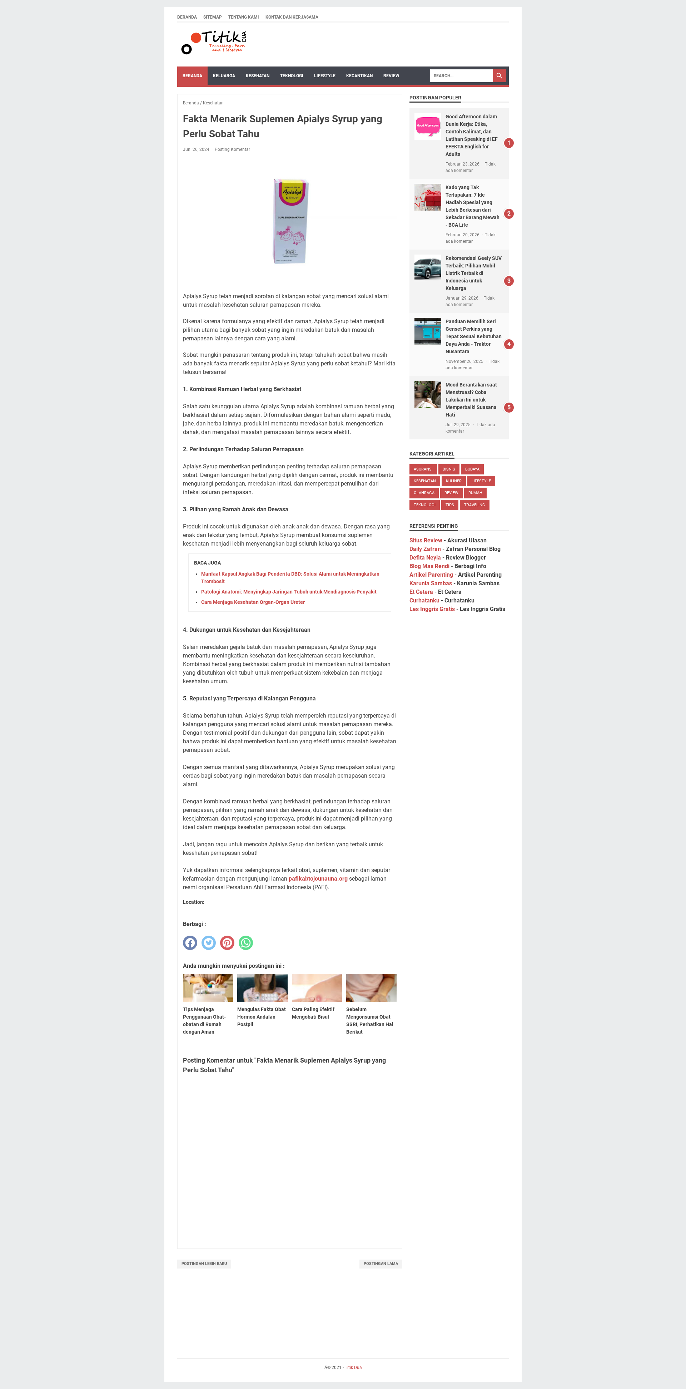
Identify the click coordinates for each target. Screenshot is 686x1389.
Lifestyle (324, 75)
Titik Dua (353, 1367)
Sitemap (212, 17)
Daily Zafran (425, 549)
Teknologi (291, 75)
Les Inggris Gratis (432, 609)
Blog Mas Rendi (429, 566)
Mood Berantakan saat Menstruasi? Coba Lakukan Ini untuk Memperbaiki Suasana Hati (471, 400)
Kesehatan (257, 75)
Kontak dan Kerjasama (291, 17)
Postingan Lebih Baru (204, 1263)
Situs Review (425, 540)
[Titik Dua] (213, 44)
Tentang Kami (243, 17)
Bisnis (449, 469)
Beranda (187, 17)
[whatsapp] (246, 943)
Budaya (472, 469)
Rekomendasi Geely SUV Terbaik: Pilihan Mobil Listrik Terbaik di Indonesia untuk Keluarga (474, 273)
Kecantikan (359, 75)
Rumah (475, 493)
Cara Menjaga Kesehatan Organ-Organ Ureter (253, 602)
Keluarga (224, 75)
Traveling (474, 505)
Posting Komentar (232, 149)
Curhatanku (424, 600)
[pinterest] (227, 943)
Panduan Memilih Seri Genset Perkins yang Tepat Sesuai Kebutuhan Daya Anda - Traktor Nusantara (474, 336)
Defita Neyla (425, 557)
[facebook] (190, 943)
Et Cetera (421, 591)
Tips (450, 505)
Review (391, 75)
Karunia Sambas (430, 583)
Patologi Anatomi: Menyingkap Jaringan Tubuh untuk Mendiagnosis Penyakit (289, 592)
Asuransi (423, 469)
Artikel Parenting (431, 574)
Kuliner (454, 481)
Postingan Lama (381, 1263)
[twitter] (209, 943)
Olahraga (424, 493)
